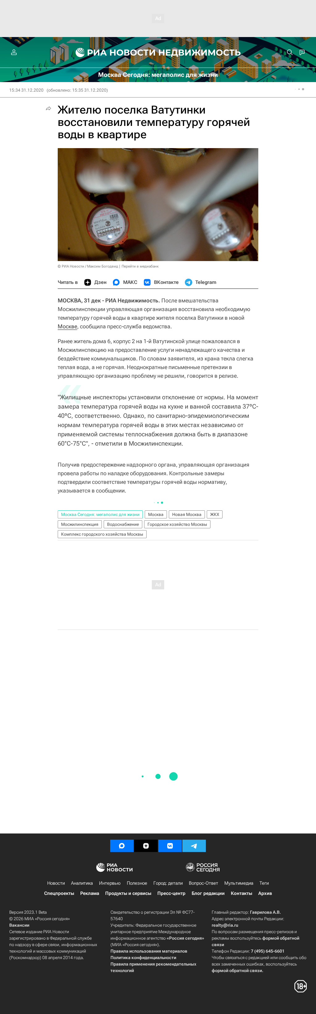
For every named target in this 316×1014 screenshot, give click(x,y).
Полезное (137, 883)
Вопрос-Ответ (203, 883)
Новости (56, 883)
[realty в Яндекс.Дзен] (146, 846)
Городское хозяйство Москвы (177, 524)
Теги (264, 883)
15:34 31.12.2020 (26, 90)
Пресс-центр (171, 893)
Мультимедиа (238, 883)
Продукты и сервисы (128, 893)
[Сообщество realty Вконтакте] (170, 846)
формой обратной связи (237, 970)
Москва (156, 514)
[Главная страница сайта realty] (158, 52)
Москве (67, 326)
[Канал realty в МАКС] (122, 846)
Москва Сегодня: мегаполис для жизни (100, 514)
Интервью (110, 883)
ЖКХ (214, 514)
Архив (265, 893)
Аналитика (82, 883)
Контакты (241, 893)
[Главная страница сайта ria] (111, 52)
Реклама (89, 893)
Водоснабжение (123, 524)
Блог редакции (208, 893)
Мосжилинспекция (79, 524)
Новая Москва (187, 514)
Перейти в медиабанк (140, 266)
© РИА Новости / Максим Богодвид (88, 266)
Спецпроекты (59, 893)
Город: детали (168, 883)
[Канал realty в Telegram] (194, 846)
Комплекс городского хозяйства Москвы (102, 534)
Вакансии (19, 925)
